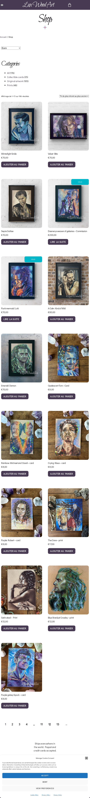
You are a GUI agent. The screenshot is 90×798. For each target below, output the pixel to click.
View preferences (45, 788)
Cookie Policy (34, 795)
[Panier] (70, 4)
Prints (10, 85)
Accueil (3, 37)
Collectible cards (15, 77)
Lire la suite (58, 241)
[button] (86, 758)
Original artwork (15, 81)
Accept (45, 775)
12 (49, 724)
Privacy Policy (46, 795)
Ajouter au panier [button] (15, 164)
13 (57, 724)
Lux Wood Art (38, 4)
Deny (45, 782)
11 (41, 724)
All (8, 72)
